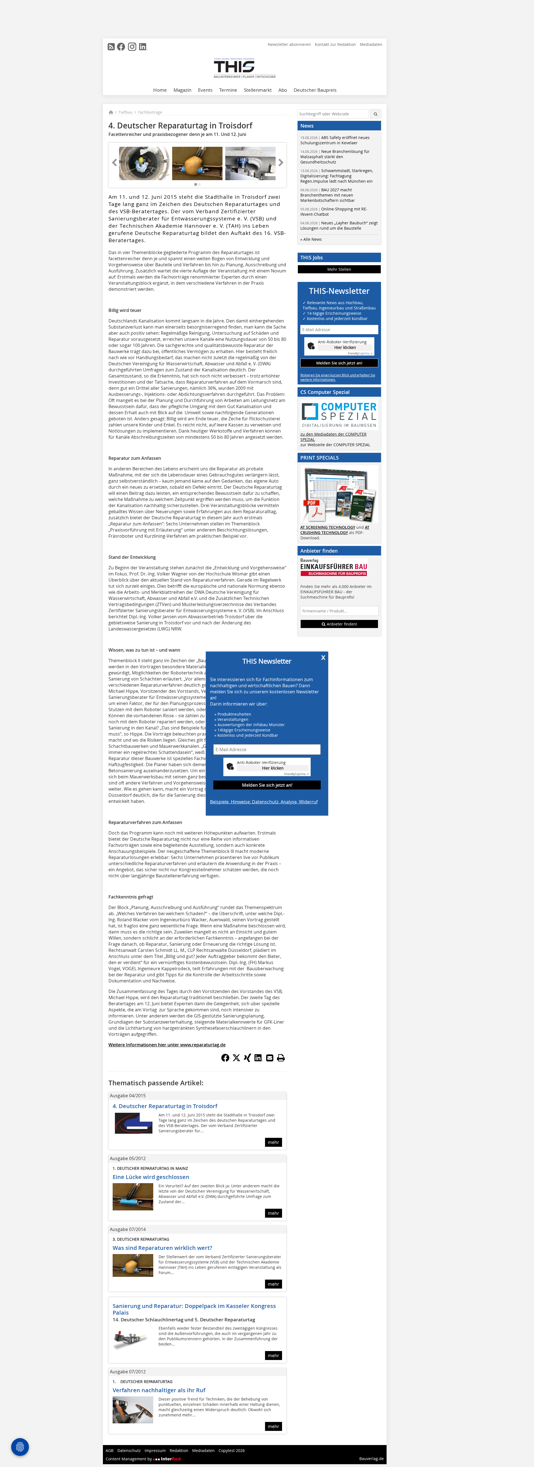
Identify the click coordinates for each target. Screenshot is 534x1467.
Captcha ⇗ (296, 774)
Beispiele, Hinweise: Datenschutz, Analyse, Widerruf (264, 802)
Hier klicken (273, 768)
